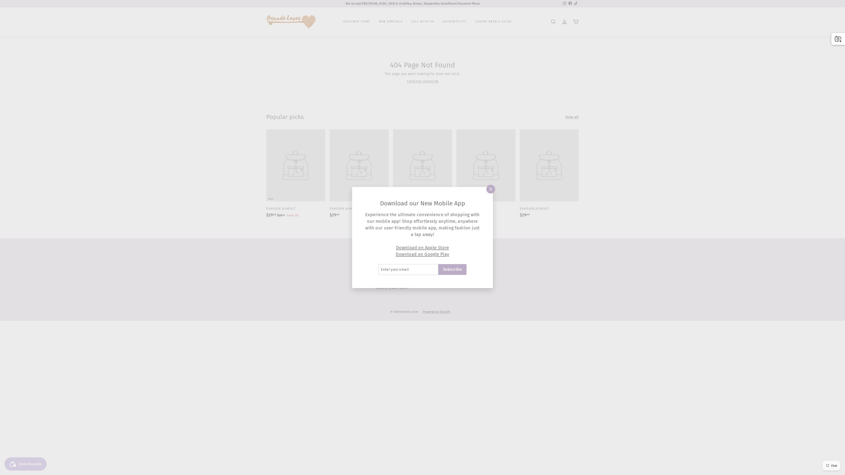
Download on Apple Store (422, 247)
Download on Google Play (422, 254)
